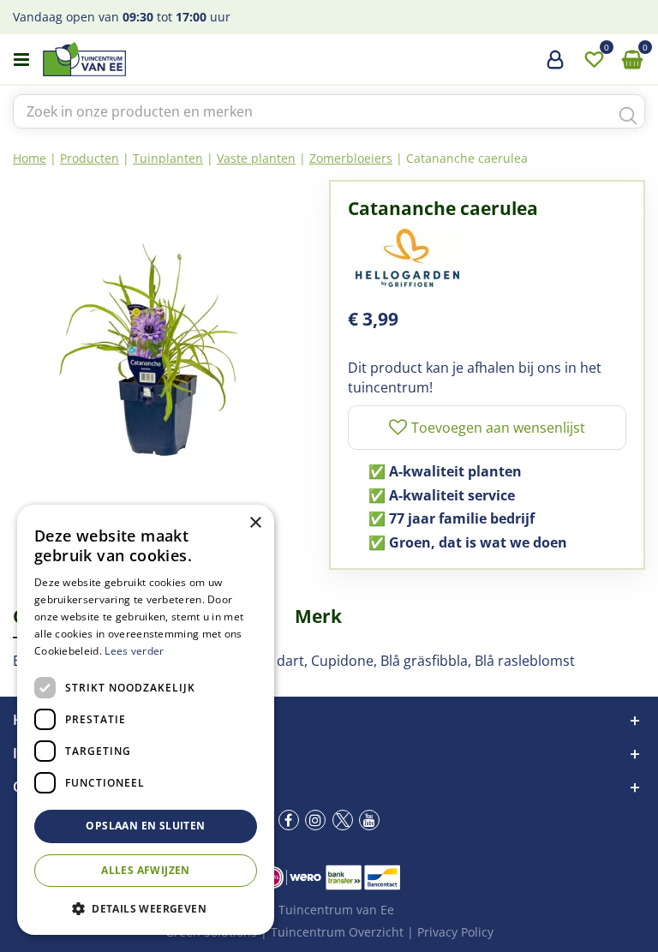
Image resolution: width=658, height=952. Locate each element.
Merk (318, 616)
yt (369, 820)
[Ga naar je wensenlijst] (594, 60)
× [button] (254, 523)
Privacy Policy (455, 932)
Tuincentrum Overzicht (337, 932)
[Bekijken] (632, 60)
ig (315, 820)
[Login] (555, 66)
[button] (145, 908)
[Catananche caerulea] (158, 325)
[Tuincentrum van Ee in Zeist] (136, 59)
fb (288, 820)
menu (21, 60)
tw (342, 820)
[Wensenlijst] (594, 60)
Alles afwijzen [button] (145, 870)
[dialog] (145, 720)
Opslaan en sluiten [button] (145, 825)
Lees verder (134, 651)
